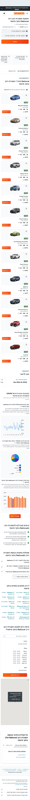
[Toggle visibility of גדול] (19, 470)
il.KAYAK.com (26, 769)
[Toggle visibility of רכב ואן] (18, 475)
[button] (2, 8)
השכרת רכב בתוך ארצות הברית (9, 769)
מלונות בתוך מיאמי (20, 757)
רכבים (19, 769)
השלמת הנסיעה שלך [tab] (20, 745)
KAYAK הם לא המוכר (22, 789)
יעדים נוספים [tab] (8, 745)
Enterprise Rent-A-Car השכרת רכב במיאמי (23, 608)
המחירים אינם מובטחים (20, 784)
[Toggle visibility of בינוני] (18, 465)
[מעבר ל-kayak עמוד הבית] (19, 13)
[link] (15, 516)
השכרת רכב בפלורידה (21, 770)
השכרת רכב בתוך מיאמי (10, 770)
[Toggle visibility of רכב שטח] (18, 468)
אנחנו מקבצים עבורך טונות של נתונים (17, 792)
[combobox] (21, 24)
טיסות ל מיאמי (21, 755)
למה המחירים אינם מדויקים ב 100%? (17, 795)
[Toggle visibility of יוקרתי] (18, 472)
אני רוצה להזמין (6, 111)
